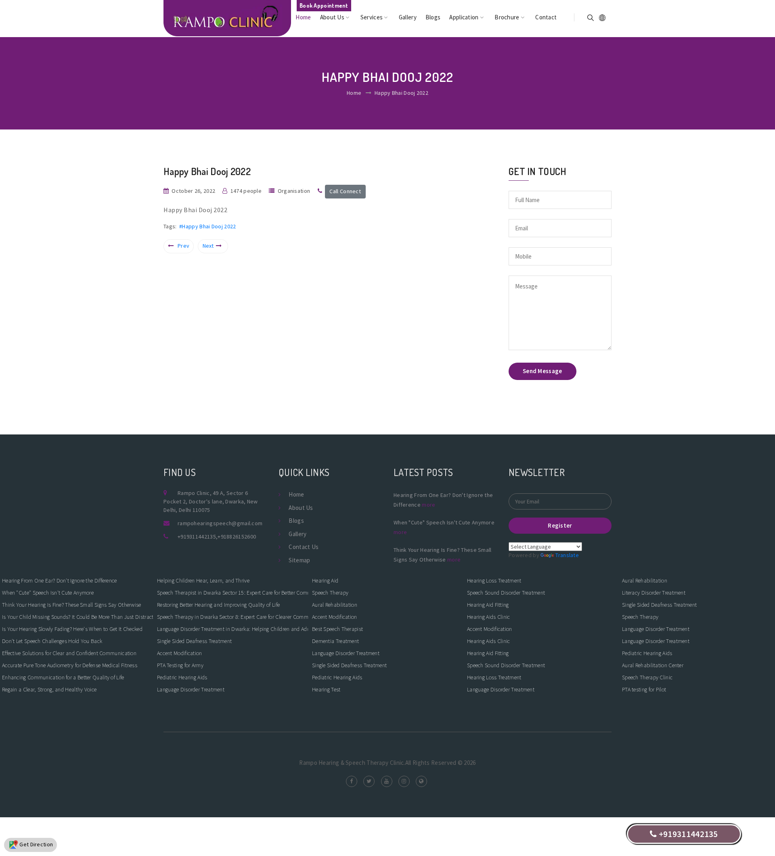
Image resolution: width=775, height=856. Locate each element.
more (428, 504)
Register (560, 525)
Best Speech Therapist (337, 629)
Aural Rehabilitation (334, 604)
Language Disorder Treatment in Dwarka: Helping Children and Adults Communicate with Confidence (232, 629)
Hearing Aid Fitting (488, 604)
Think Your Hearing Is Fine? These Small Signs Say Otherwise (71, 604)
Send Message (542, 371)
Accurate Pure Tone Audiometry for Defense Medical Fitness (69, 665)
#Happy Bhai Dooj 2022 (207, 226)
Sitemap (299, 560)
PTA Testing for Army (180, 665)
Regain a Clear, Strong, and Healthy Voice (49, 689)
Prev (183, 245)
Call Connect (345, 191)
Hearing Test (326, 689)
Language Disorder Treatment (190, 689)
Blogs (433, 17)
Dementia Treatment (335, 641)
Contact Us (303, 547)
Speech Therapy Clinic (647, 677)
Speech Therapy (330, 592)
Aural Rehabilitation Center (652, 665)
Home (303, 17)
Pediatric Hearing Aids (182, 677)
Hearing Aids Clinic (488, 616)
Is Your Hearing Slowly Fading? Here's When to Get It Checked (72, 629)
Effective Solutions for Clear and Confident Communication (69, 653)
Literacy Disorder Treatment (653, 592)
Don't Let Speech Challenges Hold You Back (52, 641)
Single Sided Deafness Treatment (194, 641)
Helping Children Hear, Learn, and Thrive (203, 580)
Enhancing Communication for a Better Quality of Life (63, 677)
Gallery (408, 17)
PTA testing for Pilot (644, 689)
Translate (567, 555)
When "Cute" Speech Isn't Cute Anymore (48, 592)
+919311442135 (197, 536)
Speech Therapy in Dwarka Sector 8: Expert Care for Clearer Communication (232, 616)
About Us (333, 17)
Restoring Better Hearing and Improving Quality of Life (218, 604)
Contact (546, 17)
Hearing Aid (325, 580)
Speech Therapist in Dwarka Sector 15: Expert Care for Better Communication (232, 592)
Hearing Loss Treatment (494, 580)
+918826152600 (237, 536)
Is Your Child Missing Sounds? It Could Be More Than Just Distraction (77, 616)
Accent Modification (179, 653)
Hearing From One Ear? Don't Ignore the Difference (59, 580)
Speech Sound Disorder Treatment (506, 592)
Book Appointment (324, 5)
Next (208, 245)
